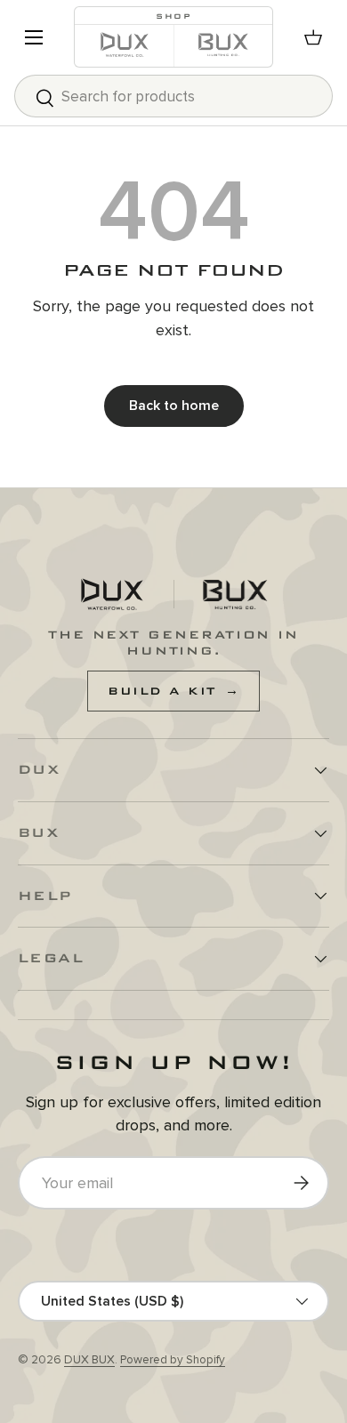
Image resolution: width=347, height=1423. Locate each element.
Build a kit (173, 691)
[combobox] (173, 96)
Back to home (174, 405)
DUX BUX (89, 1360)
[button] (313, 37)
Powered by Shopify (172, 1360)
